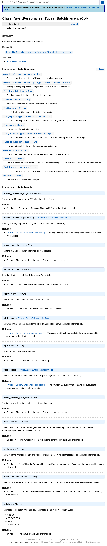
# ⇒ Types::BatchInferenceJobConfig (36, 83)
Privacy (10, 542)
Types (31, 2)
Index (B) (5, 2)
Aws (13, 2)
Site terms (19, 542)
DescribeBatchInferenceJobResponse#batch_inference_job (39, 52)
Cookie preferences (33, 542)
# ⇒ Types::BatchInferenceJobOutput (28, 133)
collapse (100, 69)
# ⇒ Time (17, 91)
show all (74, 24)
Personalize (22, 2)
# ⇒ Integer (15, 150)
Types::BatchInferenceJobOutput (36, 370)
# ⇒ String (21, 74)
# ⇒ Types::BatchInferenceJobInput (26, 116)
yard (63, 540)
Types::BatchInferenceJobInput (34, 318)
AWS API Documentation (17, 61)
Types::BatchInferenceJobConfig (54, 218)
